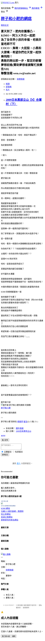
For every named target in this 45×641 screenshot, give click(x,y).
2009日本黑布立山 (23, 431)
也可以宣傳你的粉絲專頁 (8, 506)
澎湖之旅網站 (6, 517)
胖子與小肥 (4, 501)
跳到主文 (5, 25)
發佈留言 (5, 455)
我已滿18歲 (6, 636)
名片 (8, 90)
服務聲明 (26, 608)
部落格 (9, 87)
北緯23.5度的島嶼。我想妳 (12, 511)
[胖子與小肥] (2, 503)
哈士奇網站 (6, 514)
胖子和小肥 (6, 408)
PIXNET (11, 605)
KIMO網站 (5, 508)
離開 (13, 636)
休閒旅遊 (20, 79)
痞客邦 (20, 422)
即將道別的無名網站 (9, 520)
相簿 (8, 84)
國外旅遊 (20, 428)
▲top (3, 435)
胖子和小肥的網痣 (16, 18)
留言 (25, 422)
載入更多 (5, 440)
